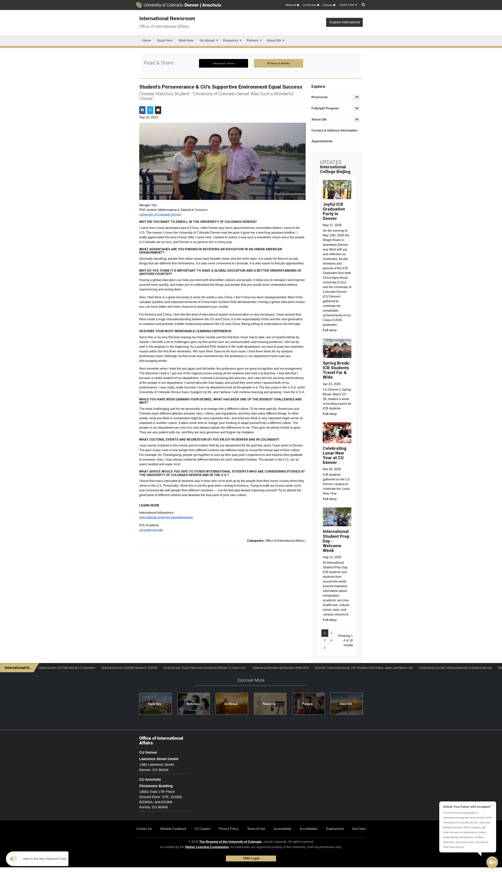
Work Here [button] (192, 703)
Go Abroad (207, 40)
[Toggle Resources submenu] (357, 97)
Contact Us (144, 828)
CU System (203, 828)
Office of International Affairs (164, 26)
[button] (492, 862)
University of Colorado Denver (160, 214)
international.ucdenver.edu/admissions (166, 517)
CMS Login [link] (251, 858)
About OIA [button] (345, 703)
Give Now (359, 828)
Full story (330, 330)
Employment (335, 828)
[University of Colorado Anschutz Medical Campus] (212, 5)
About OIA (274, 40)
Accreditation (309, 828)
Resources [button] (269, 703)
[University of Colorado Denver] (168, 5)
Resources (231, 40)
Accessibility (282, 828)
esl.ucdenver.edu (151, 530)
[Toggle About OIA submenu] (357, 119)
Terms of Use (256, 828)
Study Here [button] (154, 703)
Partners (252, 40)
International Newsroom (167, 18)
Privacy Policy (229, 828)
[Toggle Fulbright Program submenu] (357, 108)
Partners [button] (307, 703)
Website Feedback (173, 828)
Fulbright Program (325, 108)
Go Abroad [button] (230, 703)
